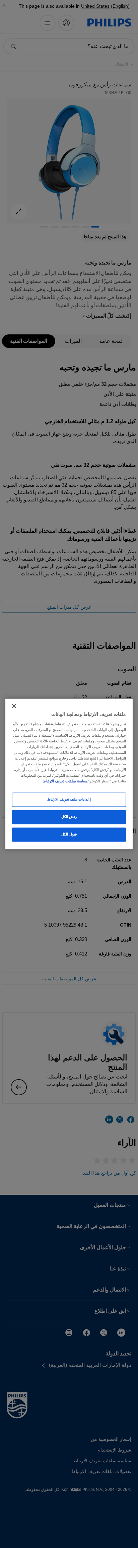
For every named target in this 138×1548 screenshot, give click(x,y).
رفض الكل (69, 817)
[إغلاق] (14, 705)
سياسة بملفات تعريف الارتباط (65, 781)
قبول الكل (69, 834)
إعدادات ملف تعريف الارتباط (69, 800)
